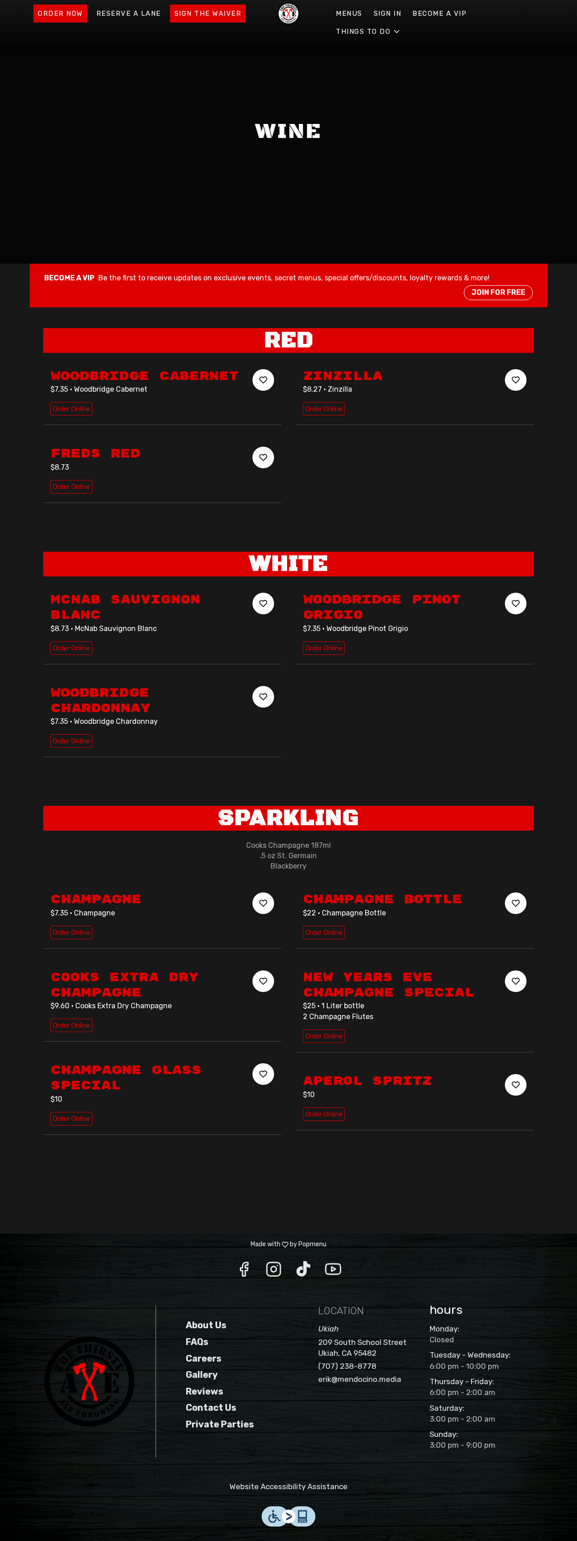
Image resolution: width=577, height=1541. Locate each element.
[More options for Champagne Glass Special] (263, 1074)
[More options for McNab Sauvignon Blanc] (263, 603)
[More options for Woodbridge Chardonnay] (263, 697)
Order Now (60, 13)
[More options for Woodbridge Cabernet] (263, 380)
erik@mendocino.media (359, 1379)
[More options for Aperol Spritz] (516, 1085)
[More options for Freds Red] (263, 457)
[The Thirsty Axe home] (288, 13)
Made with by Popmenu (166, 1244)
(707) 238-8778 (347, 1366)
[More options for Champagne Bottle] (516, 903)
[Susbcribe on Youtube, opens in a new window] (333, 1271)
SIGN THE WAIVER (208, 13)
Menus (349, 13)
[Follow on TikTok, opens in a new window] (303, 1271)
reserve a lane (128, 13)
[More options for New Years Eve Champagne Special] (516, 981)
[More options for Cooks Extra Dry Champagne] (263, 981)
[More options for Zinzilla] (516, 380)
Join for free (498, 292)
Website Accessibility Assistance (288, 1486)
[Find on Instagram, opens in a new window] (274, 1271)
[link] (71, 409)
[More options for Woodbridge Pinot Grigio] (516, 603)
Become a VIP (439, 13)
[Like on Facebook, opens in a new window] (244, 1271)
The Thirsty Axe (89, 1381)
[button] (368, 32)
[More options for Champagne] (263, 903)
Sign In (388, 13)
